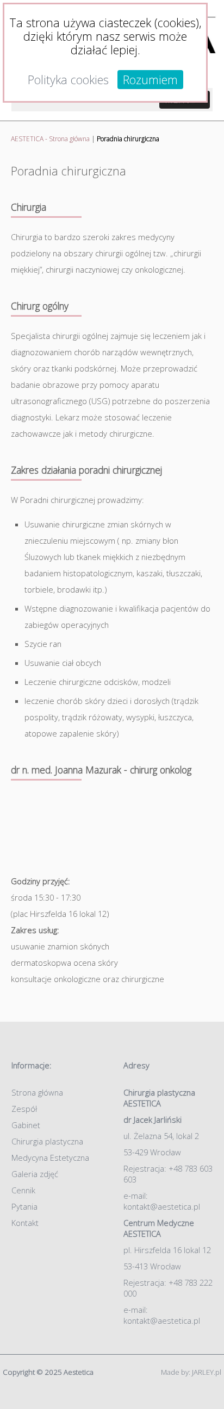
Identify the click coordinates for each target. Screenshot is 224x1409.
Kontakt (25, 1222)
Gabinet (25, 1124)
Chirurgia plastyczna (47, 1141)
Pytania (24, 1206)
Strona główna (37, 1092)
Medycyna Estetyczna (50, 1157)
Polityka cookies (68, 79)
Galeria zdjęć (34, 1173)
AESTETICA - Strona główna (50, 138)
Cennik (23, 1190)
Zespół (24, 1108)
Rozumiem (150, 79)
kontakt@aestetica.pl (161, 1206)
